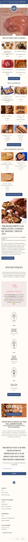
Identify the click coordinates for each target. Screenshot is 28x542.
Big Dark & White (20, 51)
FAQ (2, 490)
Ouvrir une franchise (6, 508)
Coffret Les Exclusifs (8, 52)
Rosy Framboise (7, 69)
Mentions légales (5, 520)
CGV (2, 515)
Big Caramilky (20, 69)
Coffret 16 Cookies (20, 136)
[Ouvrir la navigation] (2, 5)
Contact (3, 502)
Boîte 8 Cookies (7, 116)
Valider (14, 473)
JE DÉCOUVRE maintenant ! (14, 414)
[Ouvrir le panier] (26, 6)
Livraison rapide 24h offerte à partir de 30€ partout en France (14, 2)
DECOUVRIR (14, 29)
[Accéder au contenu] (14, 35)
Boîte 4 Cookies (21, 96)
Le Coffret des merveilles (7, 97)
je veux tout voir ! (14, 78)
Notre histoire (4, 492)
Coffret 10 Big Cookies (7, 136)
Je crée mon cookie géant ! (14, 194)
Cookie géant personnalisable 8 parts (7, 164)
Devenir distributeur (6, 506)
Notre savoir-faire (5, 494)
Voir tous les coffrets (14, 144)
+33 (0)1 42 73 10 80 (7, 532)
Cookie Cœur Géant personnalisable (20, 164)
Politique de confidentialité (7, 518)
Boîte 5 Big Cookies (20, 117)
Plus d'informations (8, 258)
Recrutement (4, 504)
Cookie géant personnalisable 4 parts (7, 185)
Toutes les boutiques (14, 394)
